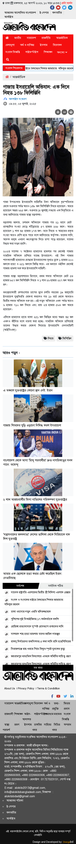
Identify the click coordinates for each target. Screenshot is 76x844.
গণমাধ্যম (48, 714)
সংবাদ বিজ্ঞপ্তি (12, 52)
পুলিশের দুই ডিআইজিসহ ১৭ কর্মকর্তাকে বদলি (35, 619)
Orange (68, 842)
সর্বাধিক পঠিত (55, 586)
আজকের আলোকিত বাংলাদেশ (20, 12)
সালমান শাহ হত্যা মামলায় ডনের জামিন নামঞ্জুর (35, 634)
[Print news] (71, 112)
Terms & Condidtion (48, 688)
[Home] (7, 38)
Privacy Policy (26, 688)
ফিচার (67, 703)
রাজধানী (8, 714)
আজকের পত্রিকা (15, 800)
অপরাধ (67, 724)
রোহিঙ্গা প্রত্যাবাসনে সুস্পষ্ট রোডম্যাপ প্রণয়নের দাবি (37, 626)
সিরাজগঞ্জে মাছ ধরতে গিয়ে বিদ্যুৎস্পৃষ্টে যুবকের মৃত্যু (38, 649)
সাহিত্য (47, 724)
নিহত (51, 338)
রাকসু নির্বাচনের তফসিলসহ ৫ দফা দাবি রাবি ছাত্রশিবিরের (41, 641)
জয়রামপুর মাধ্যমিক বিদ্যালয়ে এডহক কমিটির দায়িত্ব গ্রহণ (41, 656)
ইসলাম (43, 45)
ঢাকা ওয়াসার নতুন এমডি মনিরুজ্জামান (31, 611)
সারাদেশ (31, 38)
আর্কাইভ (8, 17)
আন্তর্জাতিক (62, 38)
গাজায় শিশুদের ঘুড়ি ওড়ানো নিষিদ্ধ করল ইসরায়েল (32, 425)
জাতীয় (17, 38)
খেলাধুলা (9, 45)
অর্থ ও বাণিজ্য (27, 45)
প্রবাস (67, 709)
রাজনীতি (46, 38)
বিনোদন (57, 45)
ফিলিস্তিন (67, 338)
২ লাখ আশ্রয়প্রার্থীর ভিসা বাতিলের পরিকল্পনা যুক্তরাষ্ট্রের (35, 499)
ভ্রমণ (16, 724)
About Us (9, 688)
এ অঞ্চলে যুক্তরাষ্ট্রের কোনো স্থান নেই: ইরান (28, 390)
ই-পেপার (44, 12)
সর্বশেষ (20, 586)
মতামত (58, 714)
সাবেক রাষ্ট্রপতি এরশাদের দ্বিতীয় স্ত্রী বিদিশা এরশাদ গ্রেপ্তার (40, 592)
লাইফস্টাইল (31, 52)
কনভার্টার (57, 12)
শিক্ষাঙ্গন (48, 52)
